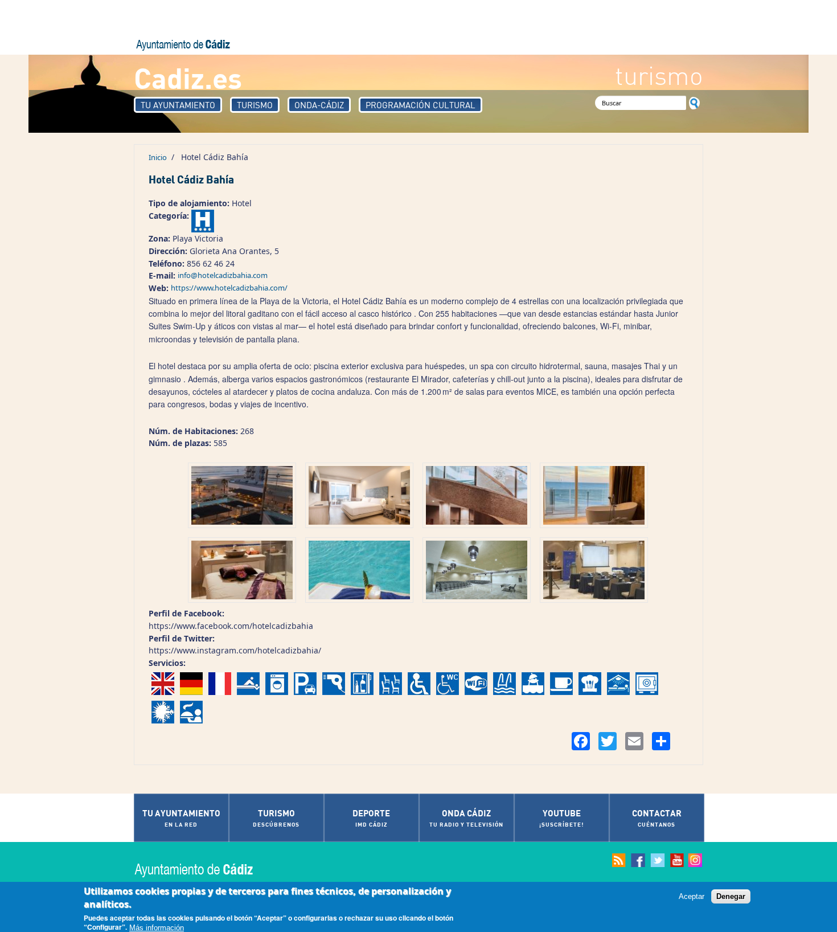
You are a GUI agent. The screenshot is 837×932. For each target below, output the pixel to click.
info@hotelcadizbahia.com (223, 275)
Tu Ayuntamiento (178, 105)
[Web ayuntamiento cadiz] (205, 869)
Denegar (730, 896)
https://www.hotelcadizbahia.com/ (229, 288)
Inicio (158, 157)
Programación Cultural (420, 105)
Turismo (255, 105)
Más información (156, 927)
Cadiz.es (188, 77)
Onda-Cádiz (319, 105)
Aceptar (691, 896)
